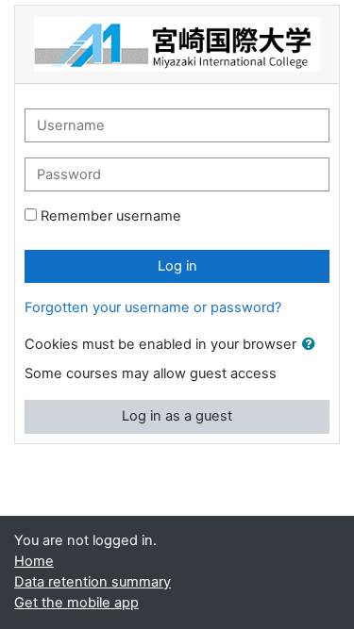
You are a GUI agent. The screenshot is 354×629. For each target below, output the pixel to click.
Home (34, 561)
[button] (312, 345)
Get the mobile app (76, 602)
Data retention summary (92, 581)
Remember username (111, 215)
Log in (177, 265)
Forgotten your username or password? (153, 307)
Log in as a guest (177, 415)
